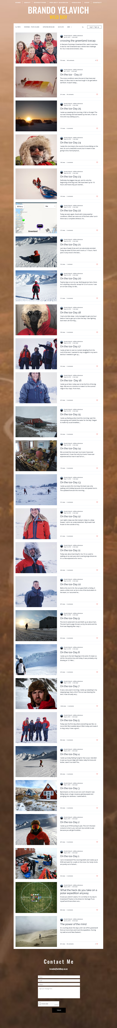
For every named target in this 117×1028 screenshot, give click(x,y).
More (68, 26)
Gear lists (61, 26)
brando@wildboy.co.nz (58, 968)
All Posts (17, 26)
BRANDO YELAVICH (58, 10)
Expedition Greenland (48, 26)
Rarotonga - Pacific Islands (31, 26)
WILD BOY (58, 17)
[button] (83, 27)
